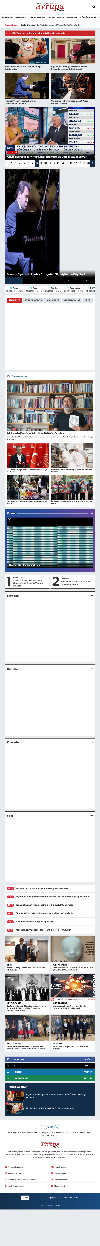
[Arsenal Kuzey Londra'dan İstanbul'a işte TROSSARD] (27, 949)
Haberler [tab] (14, 300)
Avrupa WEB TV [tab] (33, 300)
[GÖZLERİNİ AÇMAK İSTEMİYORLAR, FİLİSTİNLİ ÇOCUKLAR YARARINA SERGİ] (73, 949)
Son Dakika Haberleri (16, 1186)
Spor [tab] (88, 300)
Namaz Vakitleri (14, 1173)
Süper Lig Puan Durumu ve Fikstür (22, 1180)
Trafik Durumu (60, 1173)
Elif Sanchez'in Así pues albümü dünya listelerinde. (76, 583)
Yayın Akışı (7, 18)
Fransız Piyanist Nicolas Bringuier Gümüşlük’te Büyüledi (45, 905)
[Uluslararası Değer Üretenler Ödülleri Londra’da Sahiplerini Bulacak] (73, 987)
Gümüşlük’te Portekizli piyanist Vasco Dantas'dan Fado (44, 913)
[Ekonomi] (91, 596)
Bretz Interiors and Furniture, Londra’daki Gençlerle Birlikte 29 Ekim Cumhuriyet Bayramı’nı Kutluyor (26, 1008)
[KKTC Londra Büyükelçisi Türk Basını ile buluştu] (73, 1028)
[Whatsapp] (57, 1127)
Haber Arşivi (59, 1186)
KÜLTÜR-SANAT (88, 18)
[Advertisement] (50, 1227)
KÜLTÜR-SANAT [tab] (72, 300)
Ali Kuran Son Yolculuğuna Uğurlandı (41, 25)
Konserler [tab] (53, 300)
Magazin (54, 1135)
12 (54, 163)
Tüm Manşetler (60, 1180)
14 (62, 163)
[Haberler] (91, 669)
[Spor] (91, 816)
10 (45, 163)
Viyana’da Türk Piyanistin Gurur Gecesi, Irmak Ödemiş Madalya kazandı (28, 583)
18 (79, 163)
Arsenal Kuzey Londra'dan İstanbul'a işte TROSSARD (43, 930)
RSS (26, 1198)
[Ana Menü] (6, 7)
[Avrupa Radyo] (50, 7)
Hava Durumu (60, 1167)
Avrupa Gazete (56, 18)
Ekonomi (13, 595)
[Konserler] (91, 742)
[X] (48, 1127)
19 (84, 163)
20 (88, 163)
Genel (83, 1133)
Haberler (21, 18)
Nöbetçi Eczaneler (16, 1167)
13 (58, 163)
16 (71, 163)
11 (50, 163)
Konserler (72, 18)
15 (66, 163)
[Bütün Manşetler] (91, 376)
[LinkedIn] (52, 1127)
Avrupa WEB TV (37, 18)
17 (75, 163)
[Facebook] (43, 1127)
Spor (10, 815)
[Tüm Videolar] (91, 513)
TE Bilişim (56, 1206)
